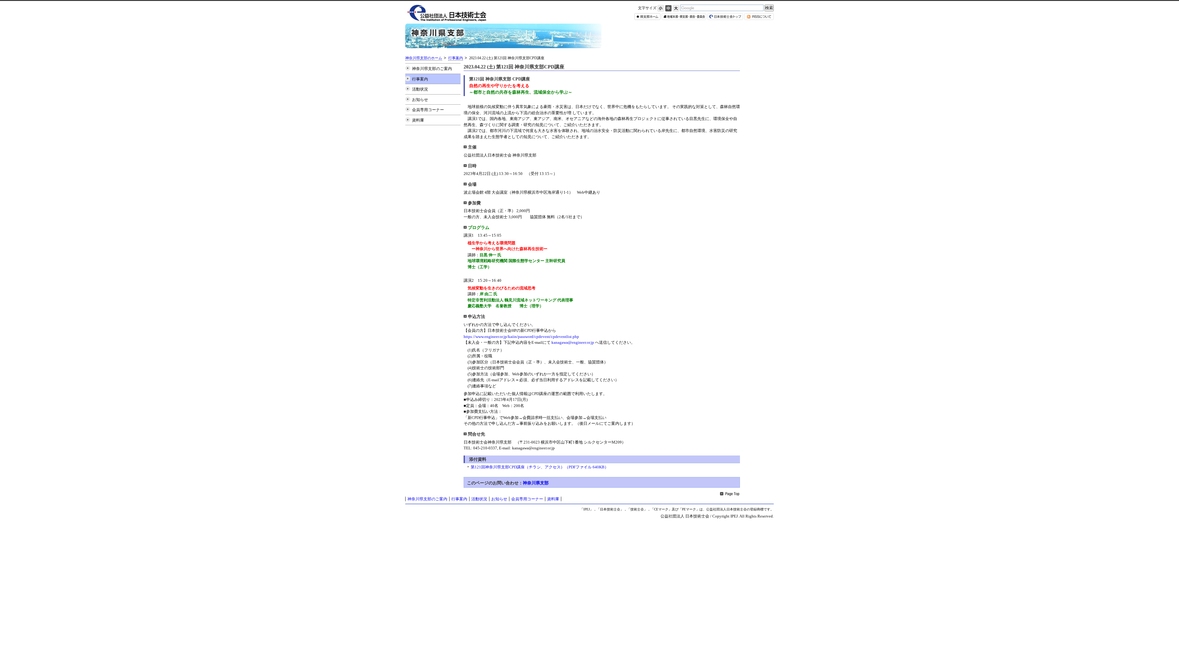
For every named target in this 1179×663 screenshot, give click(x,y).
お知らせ (420, 99)
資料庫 (418, 120)
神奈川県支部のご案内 (432, 68)
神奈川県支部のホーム (423, 58)
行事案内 (455, 58)
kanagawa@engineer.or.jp (572, 342)
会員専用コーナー (428, 109)
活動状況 (420, 89)
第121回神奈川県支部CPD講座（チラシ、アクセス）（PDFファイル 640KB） (540, 467)
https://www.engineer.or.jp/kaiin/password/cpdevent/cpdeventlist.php (521, 336)
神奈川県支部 (536, 482)
